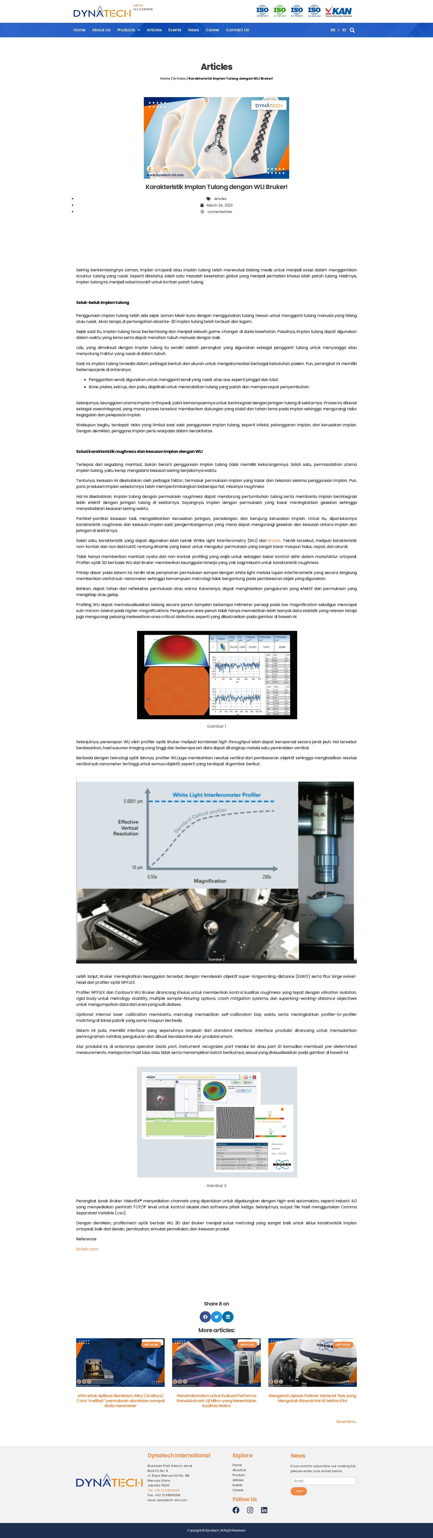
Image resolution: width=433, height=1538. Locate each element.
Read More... (347, 1421)
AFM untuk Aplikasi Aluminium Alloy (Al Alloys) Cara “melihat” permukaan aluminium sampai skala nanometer (120, 1401)
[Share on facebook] (205, 1316)
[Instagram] (250, 1510)
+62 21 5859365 (143, 9)
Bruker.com (87, 1249)
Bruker (274, 540)
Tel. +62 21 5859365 (164, 1490)
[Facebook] (236, 1510)
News (193, 30)
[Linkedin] (264, 1510)
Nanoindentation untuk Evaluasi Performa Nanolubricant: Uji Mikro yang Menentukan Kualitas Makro (216, 1401)
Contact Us (237, 30)
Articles (154, 30)
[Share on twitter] (216, 1316)
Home (79, 30)
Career (212, 30)
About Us (101, 30)
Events (174, 30)
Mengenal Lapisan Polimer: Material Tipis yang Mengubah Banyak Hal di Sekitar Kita (312, 1398)
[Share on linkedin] (228, 1316)
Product (238, 1475)
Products (126, 30)
